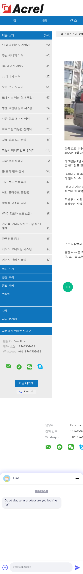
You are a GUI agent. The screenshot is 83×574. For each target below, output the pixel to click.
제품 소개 (26, 35)
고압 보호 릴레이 (26, 161)
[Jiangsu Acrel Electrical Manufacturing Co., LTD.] (8, 366)
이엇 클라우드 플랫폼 (26, 192)
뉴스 (5, 302)
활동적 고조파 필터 (26, 203)
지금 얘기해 (9, 319)
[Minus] (77, 478)
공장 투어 (8, 277)
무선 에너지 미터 (26, 55)
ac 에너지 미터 (26, 76)
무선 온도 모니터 (26, 87)
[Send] (77, 567)
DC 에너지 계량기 (26, 66)
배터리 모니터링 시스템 (26, 249)
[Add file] (5, 567)
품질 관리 (8, 285)
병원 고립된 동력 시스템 (26, 108)
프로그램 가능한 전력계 (26, 129)
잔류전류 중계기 (26, 238)
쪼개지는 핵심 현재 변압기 (26, 97)
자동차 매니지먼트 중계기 (26, 150)
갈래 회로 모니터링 (26, 139)
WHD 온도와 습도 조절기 (26, 213)
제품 (44, 20)
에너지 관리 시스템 (26, 259)
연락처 (6, 294)
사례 (5, 310)
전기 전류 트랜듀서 (26, 182)
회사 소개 (8, 269)
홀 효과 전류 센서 (26, 171)
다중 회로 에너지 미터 (26, 118)
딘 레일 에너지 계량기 (26, 45)
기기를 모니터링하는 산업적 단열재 (26, 226)
